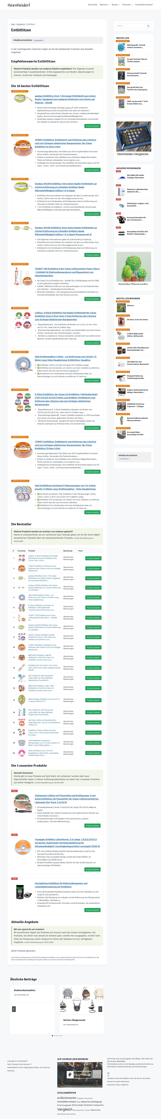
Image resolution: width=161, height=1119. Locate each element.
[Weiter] (100, 1009)
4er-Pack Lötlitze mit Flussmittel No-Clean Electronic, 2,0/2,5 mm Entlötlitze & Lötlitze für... (44, 722)
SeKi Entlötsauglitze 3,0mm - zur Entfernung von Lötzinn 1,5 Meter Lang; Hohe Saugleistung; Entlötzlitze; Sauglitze (65, 358)
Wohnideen (121, 1061)
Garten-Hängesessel (74, 1020)
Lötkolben (73, 371)
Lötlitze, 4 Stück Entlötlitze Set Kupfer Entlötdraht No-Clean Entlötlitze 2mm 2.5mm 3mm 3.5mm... (43, 558)
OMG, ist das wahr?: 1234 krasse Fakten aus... (137, 102)
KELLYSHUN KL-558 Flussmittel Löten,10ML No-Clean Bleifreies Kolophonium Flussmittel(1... (40, 678)
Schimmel (88, 1105)
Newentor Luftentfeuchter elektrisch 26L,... (137, 190)
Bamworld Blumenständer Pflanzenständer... (137, 419)
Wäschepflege (61, 1114)
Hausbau (132, 1064)
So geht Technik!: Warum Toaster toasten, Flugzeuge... (137, 60)
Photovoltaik (77, 1105)
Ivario (79, 1102)
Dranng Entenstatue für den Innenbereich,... (136, 218)
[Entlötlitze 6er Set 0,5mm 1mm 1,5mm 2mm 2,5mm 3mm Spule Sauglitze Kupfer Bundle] (22, 668)
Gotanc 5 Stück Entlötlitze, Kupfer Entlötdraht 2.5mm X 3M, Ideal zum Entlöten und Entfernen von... (42, 637)
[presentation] (81, 999)
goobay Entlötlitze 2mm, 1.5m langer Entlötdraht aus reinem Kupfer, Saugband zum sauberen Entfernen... (44, 578)
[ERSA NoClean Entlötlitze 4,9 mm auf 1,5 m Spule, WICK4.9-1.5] (22, 700)
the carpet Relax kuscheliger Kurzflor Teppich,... (135, 433)
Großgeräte (80, 1098)
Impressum (111, 1085)
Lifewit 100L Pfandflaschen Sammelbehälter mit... (138, 349)
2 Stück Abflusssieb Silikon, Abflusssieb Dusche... (135, 335)
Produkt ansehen (92, 126)
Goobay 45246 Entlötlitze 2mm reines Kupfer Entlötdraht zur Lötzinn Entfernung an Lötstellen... (44, 587)
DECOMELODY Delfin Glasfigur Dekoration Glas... (135, 176)
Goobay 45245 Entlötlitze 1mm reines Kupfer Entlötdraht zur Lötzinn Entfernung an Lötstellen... (44, 627)
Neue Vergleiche (122, 1085)
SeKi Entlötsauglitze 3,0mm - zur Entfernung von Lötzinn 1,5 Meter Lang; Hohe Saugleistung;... (43, 597)
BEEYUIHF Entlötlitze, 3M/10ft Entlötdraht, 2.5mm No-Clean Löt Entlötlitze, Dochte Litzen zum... (41, 657)
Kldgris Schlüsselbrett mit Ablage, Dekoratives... (137, 391)
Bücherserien (68, 1097)
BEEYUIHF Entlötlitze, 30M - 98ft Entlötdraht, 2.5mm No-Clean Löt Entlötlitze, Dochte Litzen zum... (41, 688)
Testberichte (98, 1105)
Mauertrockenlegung (91, 1101)
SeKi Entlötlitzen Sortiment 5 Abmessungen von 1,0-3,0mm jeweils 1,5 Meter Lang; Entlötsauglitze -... (44, 742)
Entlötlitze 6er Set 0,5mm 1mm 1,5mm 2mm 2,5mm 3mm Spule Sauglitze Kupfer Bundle (44, 667)
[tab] (52, 1035)
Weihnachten (96, 1110)
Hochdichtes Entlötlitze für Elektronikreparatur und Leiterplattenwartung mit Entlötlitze (61, 885)
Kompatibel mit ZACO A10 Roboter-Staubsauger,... (137, 233)
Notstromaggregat (64, 1105)
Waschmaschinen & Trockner (81, 1110)
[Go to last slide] (14, 1009)
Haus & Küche (89, 1098)
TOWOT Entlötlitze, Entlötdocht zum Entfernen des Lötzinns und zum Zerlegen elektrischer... (44, 568)
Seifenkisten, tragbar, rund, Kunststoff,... (138, 204)
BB (58, 1098)
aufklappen (38, 40)
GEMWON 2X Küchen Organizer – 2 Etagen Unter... (135, 405)
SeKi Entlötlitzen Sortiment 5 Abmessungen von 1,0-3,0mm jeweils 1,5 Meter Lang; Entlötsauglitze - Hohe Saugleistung (65, 487)
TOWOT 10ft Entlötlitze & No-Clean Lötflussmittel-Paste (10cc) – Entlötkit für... (42, 617)
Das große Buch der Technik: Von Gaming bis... (137, 88)
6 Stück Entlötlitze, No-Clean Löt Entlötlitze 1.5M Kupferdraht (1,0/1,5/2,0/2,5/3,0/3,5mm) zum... (41, 607)
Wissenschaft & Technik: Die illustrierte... (137, 74)
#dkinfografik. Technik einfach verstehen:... (136, 46)
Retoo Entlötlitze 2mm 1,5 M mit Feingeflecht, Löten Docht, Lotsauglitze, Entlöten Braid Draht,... (43, 753)
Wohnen (130, 305)
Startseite (92, 4)
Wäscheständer (71, 1114)
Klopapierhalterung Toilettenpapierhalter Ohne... (135, 377)
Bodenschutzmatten (24, 990)
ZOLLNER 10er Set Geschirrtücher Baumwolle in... (138, 363)
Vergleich (64, 1109)
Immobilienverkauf (144, 4)
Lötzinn (68, 108)
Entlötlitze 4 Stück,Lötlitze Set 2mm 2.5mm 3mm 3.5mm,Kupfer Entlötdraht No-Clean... (43, 732)
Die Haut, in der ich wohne (137, 320)
